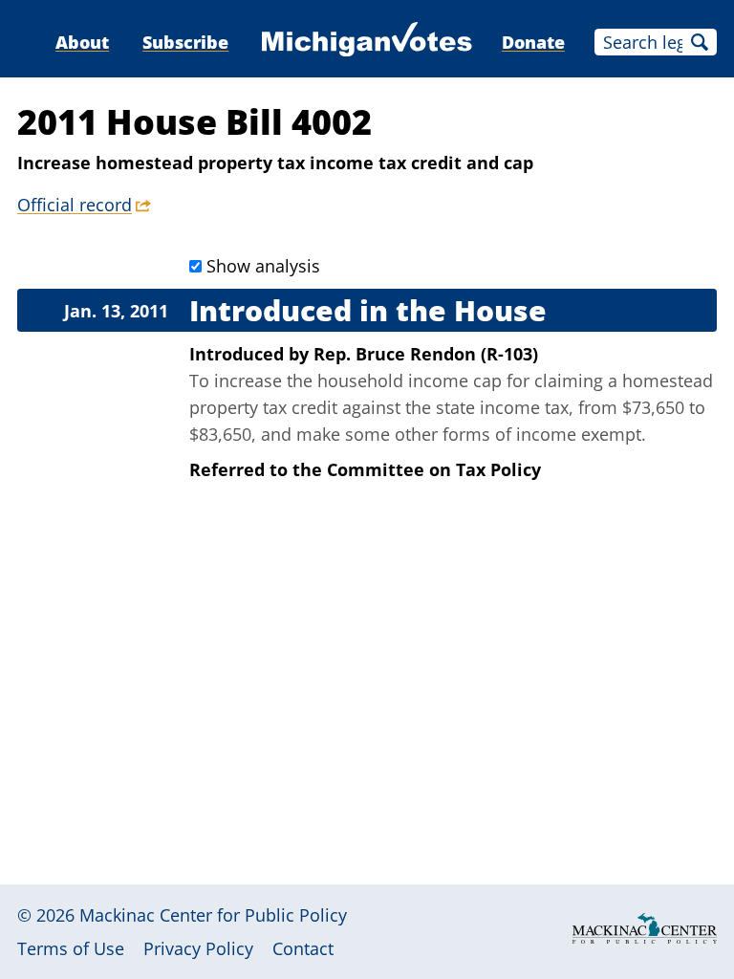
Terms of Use (70, 948)
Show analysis (263, 265)
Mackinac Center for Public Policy (213, 914)
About (82, 42)
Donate (533, 42)
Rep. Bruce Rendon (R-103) (425, 353)
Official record (74, 204)
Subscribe (185, 42)
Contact (303, 948)
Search (699, 42)
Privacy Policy (198, 948)
